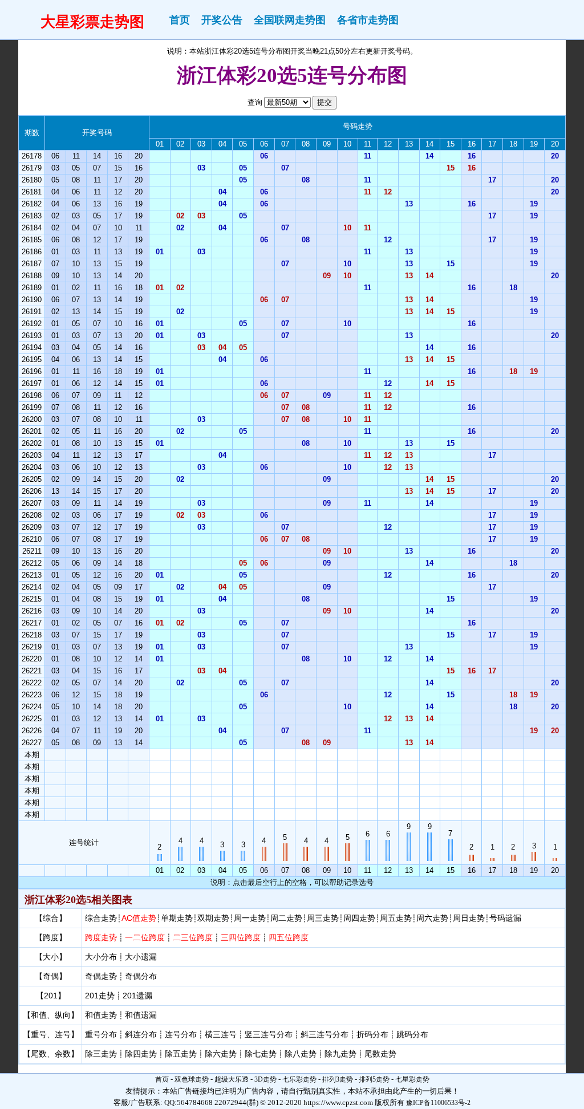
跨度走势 (101, 937)
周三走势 (323, 918)
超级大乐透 (231, 1079)
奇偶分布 (141, 976)
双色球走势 (192, 1079)
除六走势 (221, 1053)
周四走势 (359, 918)
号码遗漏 (505, 918)
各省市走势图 (368, 20)
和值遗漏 (141, 1014)
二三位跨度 (193, 937)
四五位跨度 (289, 937)
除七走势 (261, 1053)
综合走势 (101, 918)
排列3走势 (337, 1079)
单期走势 (177, 918)
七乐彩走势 (299, 1079)
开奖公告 (221, 20)
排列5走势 (374, 1079)
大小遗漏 (141, 956)
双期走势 (213, 918)
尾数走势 (380, 1053)
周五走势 (396, 918)
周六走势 (432, 918)
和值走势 (101, 1014)
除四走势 (141, 1053)
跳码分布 (412, 1034)
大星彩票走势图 (92, 21)
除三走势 (101, 1053)
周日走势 (469, 918)
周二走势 (286, 918)
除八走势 (301, 1053)
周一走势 (250, 918)
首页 (179, 20)
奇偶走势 (101, 976)
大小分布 (101, 956)
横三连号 (221, 1034)
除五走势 (181, 1053)
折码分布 (372, 1034)
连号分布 (181, 1034)
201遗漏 (137, 995)
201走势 (100, 995)
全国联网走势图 (290, 20)
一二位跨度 (145, 937)
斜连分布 (141, 1034)
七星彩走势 (412, 1079)
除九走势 (340, 1053)
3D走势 (265, 1079)
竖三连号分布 (269, 1034)
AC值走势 (138, 918)
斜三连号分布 (324, 1034)
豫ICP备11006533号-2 (438, 1103)
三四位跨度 (241, 937)
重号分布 (101, 1034)
